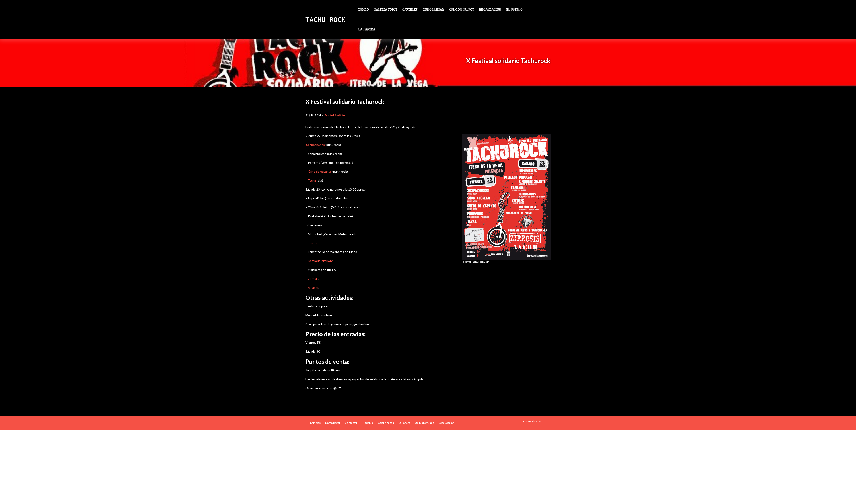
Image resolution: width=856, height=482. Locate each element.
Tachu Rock (325, 19)
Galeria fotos (385, 10)
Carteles (409, 10)
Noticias (340, 115)
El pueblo (514, 10)
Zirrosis (313, 278)
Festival (329, 115)
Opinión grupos (461, 10)
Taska (311, 180)
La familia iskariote (320, 261)
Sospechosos (315, 145)
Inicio (363, 10)
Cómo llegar (433, 10)
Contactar (351, 422)
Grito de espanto (320, 171)
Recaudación (490, 10)
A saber (313, 287)
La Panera (366, 29)
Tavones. (313, 243)
